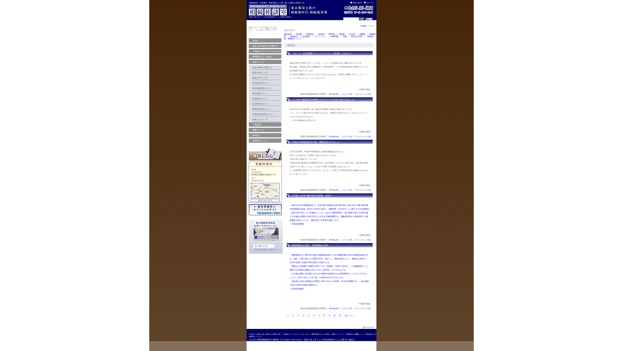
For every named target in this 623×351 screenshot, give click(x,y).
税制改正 (294, 36)
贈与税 (332, 34)
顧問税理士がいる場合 (321, 334)
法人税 (352, 34)
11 (340, 315)
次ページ (349, 315)
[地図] (265, 203)
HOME (363, 26)
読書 (345, 36)
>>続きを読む (365, 89)
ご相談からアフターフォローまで (296, 334)
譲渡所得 (310, 34)
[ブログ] (265, 161)
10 (334, 315)
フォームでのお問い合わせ (264, 246)
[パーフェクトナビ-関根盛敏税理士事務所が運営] (288, 15)
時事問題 (334, 36)
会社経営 (306, 36)
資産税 (342, 34)
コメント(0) (347, 94)
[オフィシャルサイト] (265, 216)
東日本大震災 (357, 36)
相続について (337, 334)
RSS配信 (369, 19)
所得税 (299, 34)
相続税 (321, 34)
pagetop (368, 327)
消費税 (362, 34)
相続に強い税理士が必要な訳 (268, 334)
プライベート (320, 36)
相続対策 (288, 34)
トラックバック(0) (363, 94)
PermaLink (334, 94)
